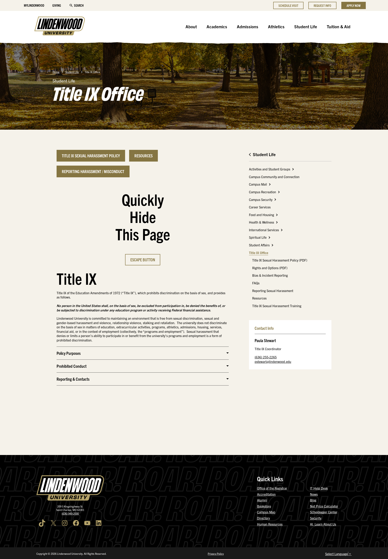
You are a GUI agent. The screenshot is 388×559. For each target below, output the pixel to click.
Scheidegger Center (323, 512)
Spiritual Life (258, 237)
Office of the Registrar (272, 488)
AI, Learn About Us (323, 524)
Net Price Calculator (324, 506)
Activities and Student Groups (269, 169)
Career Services (260, 207)
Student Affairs (259, 245)
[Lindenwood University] (59, 26)
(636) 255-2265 (266, 357)
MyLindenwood (34, 5)
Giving (56, 5)
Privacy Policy (216, 553)
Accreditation (266, 494)
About (191, 26)
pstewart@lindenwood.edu (273, 361)
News (314, 494)
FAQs (255, 283)
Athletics (276, 26)
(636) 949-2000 (70, 513)
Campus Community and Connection (274, 177)
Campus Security (260, 200)
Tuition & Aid (338, 26)
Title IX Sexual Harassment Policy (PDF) (279, 260)
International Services (264, 230)
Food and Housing (261, 215)
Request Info (322, 5)
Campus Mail (258, 184)
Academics (217, 26)
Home (56, 72)
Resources (259, 298)
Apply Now (354, 5)
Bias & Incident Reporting (270, 275)
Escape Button (142, 259)
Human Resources (270, 524)
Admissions (247, 26)
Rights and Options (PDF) (269, 268)
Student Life (305, 26)
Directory (263, 518)
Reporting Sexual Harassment (272, 291)
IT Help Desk (319, 488)
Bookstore (264, 506)
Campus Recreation (262, 192)
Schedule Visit (288, 5)
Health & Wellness (261, 222)
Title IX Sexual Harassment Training (276, 306)
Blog (313, 500)
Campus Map (266, 512)
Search (79, 5)
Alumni (262, 500)
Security (315, 518)
